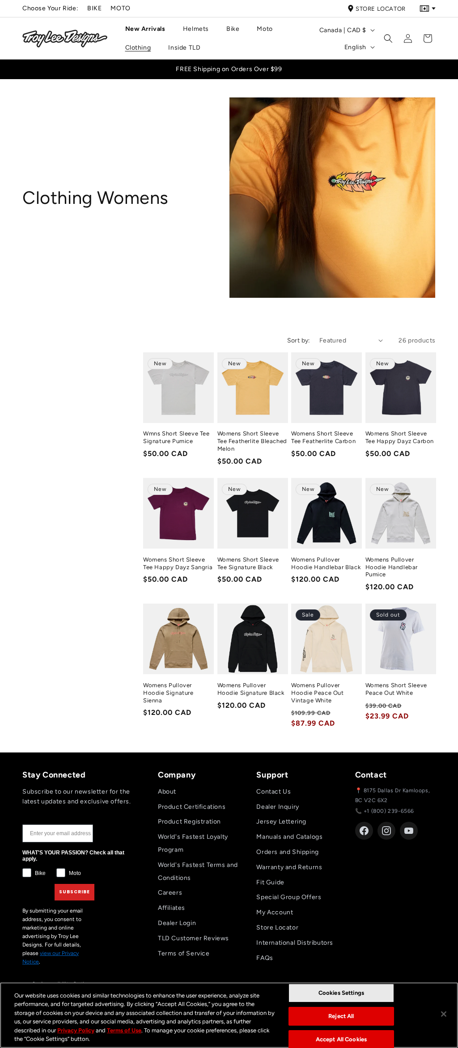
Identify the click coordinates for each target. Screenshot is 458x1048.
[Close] (444, 1014)
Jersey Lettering (281, 821)
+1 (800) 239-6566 (389, 811)
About (167, 791)
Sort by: (298, 340)
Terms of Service (184, 953)
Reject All (341, 1016)
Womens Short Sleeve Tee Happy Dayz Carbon (399, 437)
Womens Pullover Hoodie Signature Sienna (168, 693)
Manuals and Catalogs (289, 837)
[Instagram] (386, 831)
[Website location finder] (428, 8)
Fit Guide (270, 882)
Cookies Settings (341, 993)
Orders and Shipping (287, 852)
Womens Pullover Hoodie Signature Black (250, 689)
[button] (149, 29)
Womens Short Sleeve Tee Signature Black (248, 563)
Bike (94, 8)
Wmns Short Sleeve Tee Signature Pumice (176, 437)
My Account (274, 912)
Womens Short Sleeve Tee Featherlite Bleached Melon (252, 441)
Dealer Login (177, 923)
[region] (229, 1015)
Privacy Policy (75, 1030)
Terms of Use (124, 1030)
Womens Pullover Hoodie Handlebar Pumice (391, 567)
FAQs (264, 958)
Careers (170, 892)
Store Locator (381, 8)
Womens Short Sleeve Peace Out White (396, 689)
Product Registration (189, 821)
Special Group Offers (288, 897)
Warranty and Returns (289, 867)
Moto (120, 8)
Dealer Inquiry (277, 807)
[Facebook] (364, 831)
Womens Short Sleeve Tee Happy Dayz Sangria (177, 563)
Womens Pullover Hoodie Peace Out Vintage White (317, 693)
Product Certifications (191, 807)
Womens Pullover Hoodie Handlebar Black (325, 563)
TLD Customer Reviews (193, 938)
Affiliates (171, 908)
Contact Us (273, 791)
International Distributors (294, 943)
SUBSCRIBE (74, 891)
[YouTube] (409, 831)
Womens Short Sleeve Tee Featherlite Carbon (323, 437)
